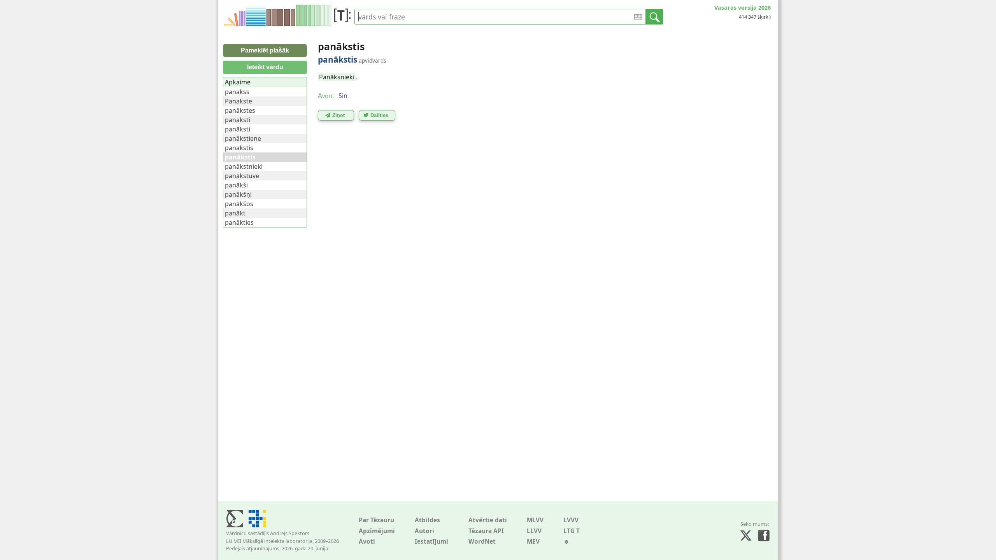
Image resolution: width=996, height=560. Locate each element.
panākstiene (243, 138)
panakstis (239, 148)
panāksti (237, 129)
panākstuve (242, 176)
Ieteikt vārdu (265, 67)
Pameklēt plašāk (265, 50)
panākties (239, 222)
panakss (237, 92)
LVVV (571, 520)
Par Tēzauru (376, 520)
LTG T (571, 531)
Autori (424, 531)
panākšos (239, 204)
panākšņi (238, 194)
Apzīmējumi (377, 531)
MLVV (535, 520)
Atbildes (427, 520)
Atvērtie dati (487, 520)
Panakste (238, 101)
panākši (236, 185)
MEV (533, 541)
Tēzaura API (486, 531)
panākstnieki (244, 166)
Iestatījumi (431, 541)
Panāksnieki (336, 77)
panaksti (237, 120)
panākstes (240, 110)
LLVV (534, 531)
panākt (235, 213)
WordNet (482, 541)
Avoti (367, 541)
